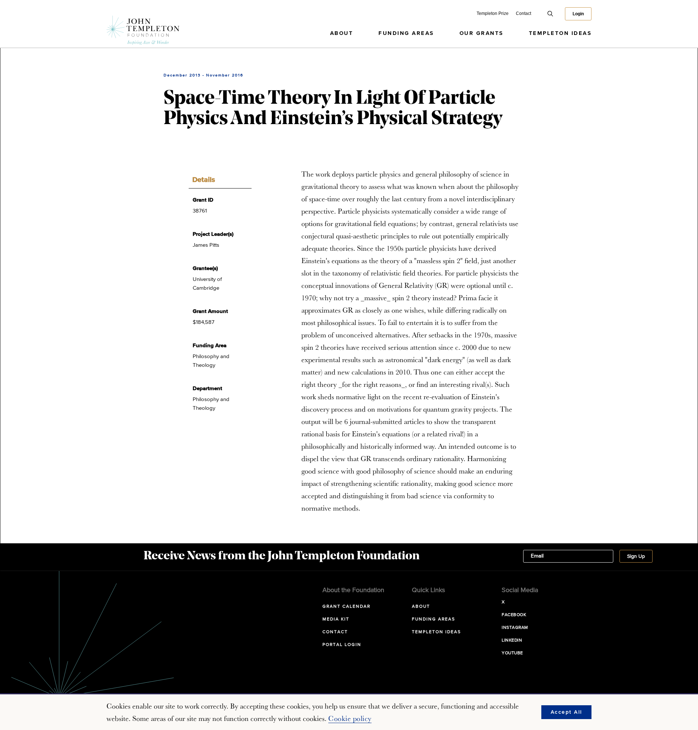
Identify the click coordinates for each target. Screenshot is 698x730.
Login (578, 13)
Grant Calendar (346, 606)
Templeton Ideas (560, 33)
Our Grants (482, 33)
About (341, 33)
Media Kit (335, 619)
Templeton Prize (493, 13)
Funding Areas (406, 33)
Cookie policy (350, 718)
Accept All (566, 712)
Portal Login (341, 645)
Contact (523, 13)
